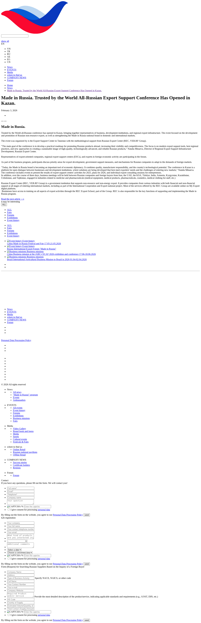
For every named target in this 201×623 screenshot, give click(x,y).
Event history (13, 220)
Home (10, 85)
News (10, 67)
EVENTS (11, 69)
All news (17, 392)
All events (17, 407)
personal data (44, 509)
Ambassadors (19, 400)
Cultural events (20, 439)
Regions (17, 467)
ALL (4, 204)
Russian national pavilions (25, 452)
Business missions (21, 418)
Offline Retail (19, 455)
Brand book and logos (23, 431)
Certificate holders (21, 465)
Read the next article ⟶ (12, 199)
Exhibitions (12, 217)
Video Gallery (19, 428)
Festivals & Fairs (21, 442)
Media (10, 72)
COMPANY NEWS (16, 77)
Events (16, 397)
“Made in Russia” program (25, 395)
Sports (16, 436)
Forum (10, 80)
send (87, 515)
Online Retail (19, 449)
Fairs (9, 212)
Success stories (20, 462)
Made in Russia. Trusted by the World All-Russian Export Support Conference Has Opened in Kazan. (54, 90)
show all (5, 41)
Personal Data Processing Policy (16, 340)
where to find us (14, 75)
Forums (10, 215)
